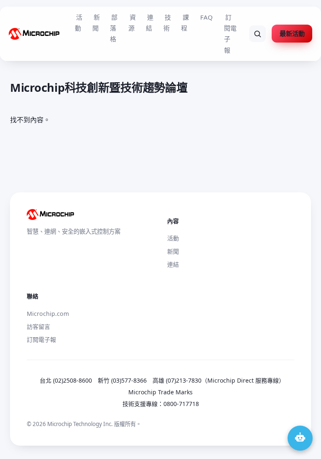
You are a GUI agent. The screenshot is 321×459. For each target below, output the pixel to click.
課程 (185, 22)
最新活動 (292, 33)
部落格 (113, 28)
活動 (78, 22)
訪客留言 (38, 326)
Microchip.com (48, 314)
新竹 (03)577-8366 (122, 380)
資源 (132, 22)
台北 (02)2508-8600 (66, 380)
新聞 (96, 22)
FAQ (206, 17)
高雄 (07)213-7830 (177, 380)
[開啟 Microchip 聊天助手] (300, 438)
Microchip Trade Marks (160, 392)
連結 (149, 22)
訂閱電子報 (230, 33)
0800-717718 (181, 404)
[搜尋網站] (257, 33)
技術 (167, 22)
